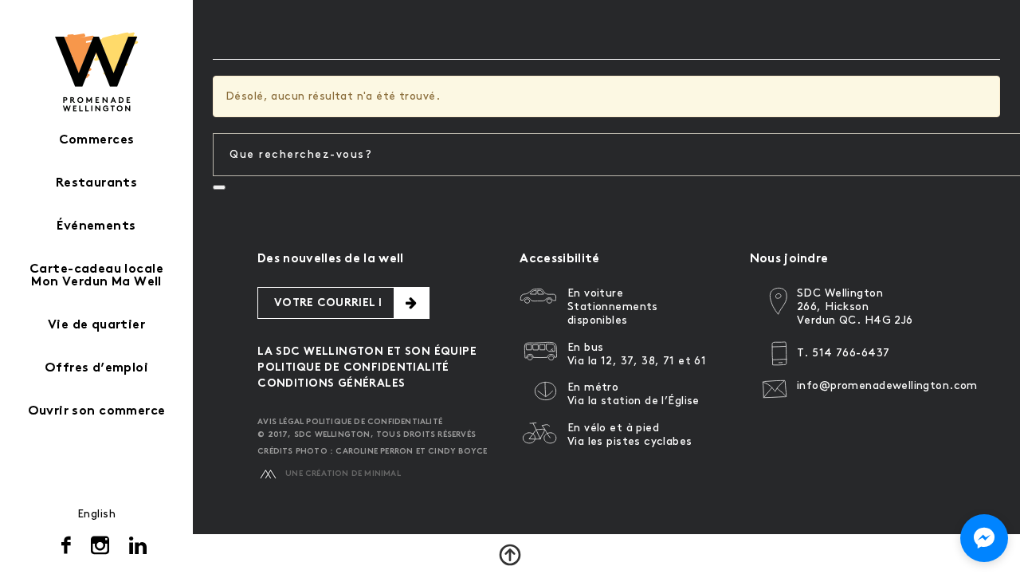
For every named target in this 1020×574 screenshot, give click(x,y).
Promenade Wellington (97, 72)
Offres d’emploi (96, 369)
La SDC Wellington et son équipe (367, 352)
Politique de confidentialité (353, 368)
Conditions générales (331, 384)
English (96, 514)
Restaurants (97, 184)
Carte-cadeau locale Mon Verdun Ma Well (96, 276)
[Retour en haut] (510, 555)
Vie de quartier (96, 326)
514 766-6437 (850, 353)
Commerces (97, 141)
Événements (96, 227)
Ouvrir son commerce (97, 412)
